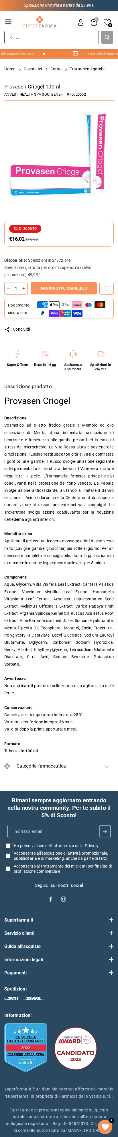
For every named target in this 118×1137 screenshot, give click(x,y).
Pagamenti (15, 973)
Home (10, 69)
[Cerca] (107, 37)
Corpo (56, 69)
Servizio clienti (19, 933)
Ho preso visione (56, 845)
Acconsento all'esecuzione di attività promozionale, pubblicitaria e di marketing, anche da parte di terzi (61, 856)
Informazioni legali (23, 959)
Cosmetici (33, 69)
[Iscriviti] (105, 831)
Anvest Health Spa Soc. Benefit (35, 94)
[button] (8, 22)
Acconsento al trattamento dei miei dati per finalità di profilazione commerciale (63, 868)
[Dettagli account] (80, 22)
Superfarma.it (18, 920)
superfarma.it (18, 1089)
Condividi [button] (21, 329)
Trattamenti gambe (88, 69)
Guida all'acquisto (22, 946)
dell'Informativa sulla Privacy (72, 845)
